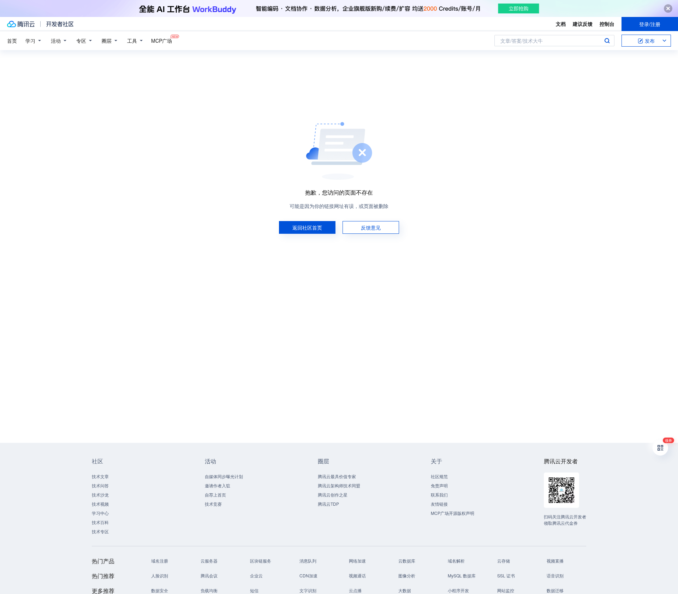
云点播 (355, 590)
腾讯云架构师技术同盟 (339, 485)
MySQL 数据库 (462, 575)
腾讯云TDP (328, 504)
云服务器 (209, 561)
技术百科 (100, 522)
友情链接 (439, 504)
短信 (254, 590)
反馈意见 (371, 227)
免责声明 (439, 485)
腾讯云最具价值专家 (337, 476)
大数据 (404, 590)
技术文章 (100, 476)
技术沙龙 (100, 495)
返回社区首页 (307, 227)
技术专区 (100, 531)
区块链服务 (260, 561)
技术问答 (100, 485)
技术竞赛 (213, 504)
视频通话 (357, 575)
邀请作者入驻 (217, 485)
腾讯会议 (209, 575)
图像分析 (406, 575)
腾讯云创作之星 (332, 495)
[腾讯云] (21, 24)
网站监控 (505, 590)
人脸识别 (159, 575)
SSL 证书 (506, 575)
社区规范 (439, 476)
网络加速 (357, 561)
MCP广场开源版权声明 (452, 513)
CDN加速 (308, 575)
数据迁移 (555, 590)
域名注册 (159, 561)
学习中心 (100, 513)
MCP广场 (161, 40)
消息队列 (307, 561)
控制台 (607, 23)
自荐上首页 (215, 495)
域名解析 (456, 561)
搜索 (607, 40)
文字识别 (307, 590)
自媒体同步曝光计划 (224, 476)
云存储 (503, 561)
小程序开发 (458, 590)
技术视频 (100, 504)
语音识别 (555, 575)
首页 (12, 40)
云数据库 (406, 561)
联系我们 (439, 495)
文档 (561, 23)
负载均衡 (209, 590)
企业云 (256, 575)
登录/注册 (649, 24)
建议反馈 (583, 23)
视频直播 (555, 561)
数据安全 (159, 590)
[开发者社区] (59, 24)
